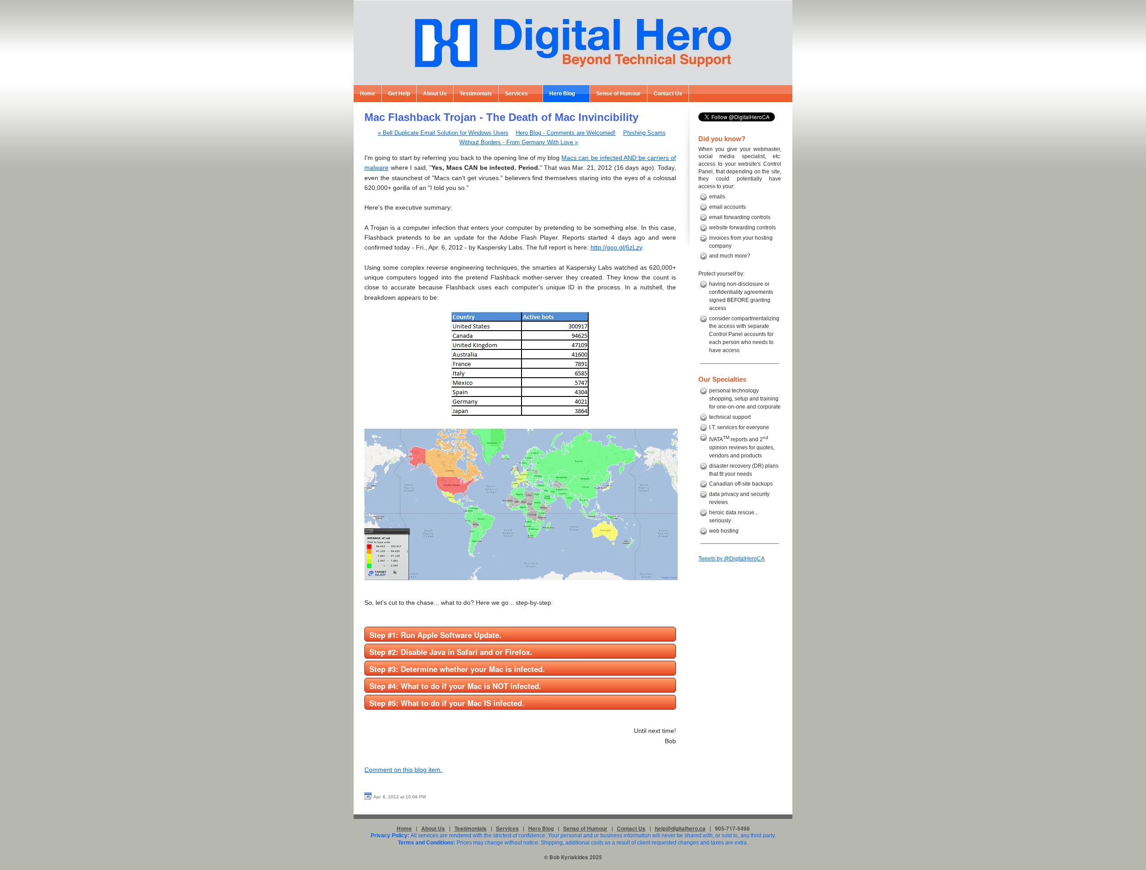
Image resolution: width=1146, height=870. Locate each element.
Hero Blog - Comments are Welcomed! (566, 133)
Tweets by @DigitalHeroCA (731, 559)
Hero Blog (541, 828)
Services (507, 828)
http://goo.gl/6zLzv (616, 247)
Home (404, 828)
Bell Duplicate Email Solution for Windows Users (443, 133)
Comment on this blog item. (403, 769)
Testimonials (470, 828)
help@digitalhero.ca (680, 828)
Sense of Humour (585, 828)
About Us (433, 828)
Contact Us (631, 828)
